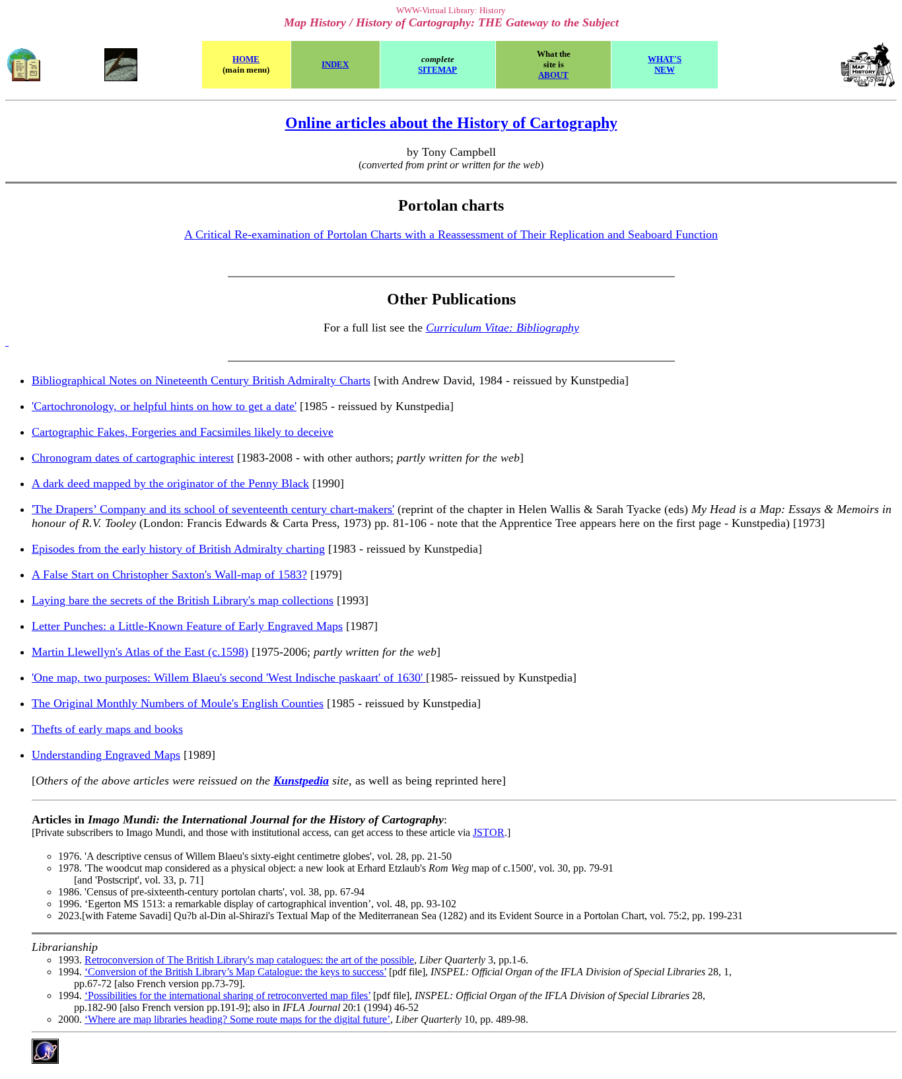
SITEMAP (437, 70)
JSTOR (488, 832)
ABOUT (553, 75)
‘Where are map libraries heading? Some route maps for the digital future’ (237, 1019)
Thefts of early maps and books (107, 729)
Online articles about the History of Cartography (451, 122)
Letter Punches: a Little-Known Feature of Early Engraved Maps (187, 626)
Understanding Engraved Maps (106, 754)
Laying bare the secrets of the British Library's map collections (182, 600)
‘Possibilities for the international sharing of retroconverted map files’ (227, 995)
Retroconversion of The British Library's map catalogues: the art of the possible (249, 959)
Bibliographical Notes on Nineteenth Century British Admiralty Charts (201, 380)
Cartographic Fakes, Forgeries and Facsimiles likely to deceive (182, 431)
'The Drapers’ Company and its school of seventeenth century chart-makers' (213, 509)
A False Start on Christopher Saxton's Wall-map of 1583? (169, 574)
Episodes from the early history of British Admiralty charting (178, 548)
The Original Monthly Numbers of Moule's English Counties (178, 703)
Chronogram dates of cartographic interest (133, 457)
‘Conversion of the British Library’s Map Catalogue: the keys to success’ (235, 971)
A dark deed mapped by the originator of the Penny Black (170, 483)
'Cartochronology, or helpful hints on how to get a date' (164, 406)
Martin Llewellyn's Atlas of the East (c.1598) (140, 651)
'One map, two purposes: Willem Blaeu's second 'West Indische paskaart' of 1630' (229, 677)
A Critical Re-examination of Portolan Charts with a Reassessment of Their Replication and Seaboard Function (451, 234)
